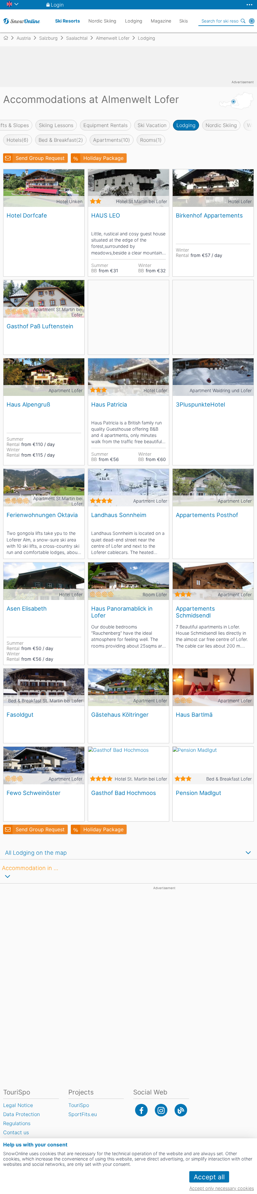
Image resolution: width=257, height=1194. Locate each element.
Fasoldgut (20, 714)
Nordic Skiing (221, 125)
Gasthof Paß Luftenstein (40, 326)
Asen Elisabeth (27, 608)
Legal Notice (18, 1105)
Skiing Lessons (56, 125)
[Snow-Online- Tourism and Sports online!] (8, 38)
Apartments (111, 140)
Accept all (209, 1177)
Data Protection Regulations (21, 1118)
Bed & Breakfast (61, 140)
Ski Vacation (152, 125)
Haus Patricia (109, 404)
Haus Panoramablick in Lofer (122, 612)
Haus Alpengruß (28, 404)
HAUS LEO (105, 215)
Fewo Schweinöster (33, 792)
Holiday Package (103, 158)
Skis (183, 20)
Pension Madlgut (198, 792)
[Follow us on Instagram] (161, 1110)
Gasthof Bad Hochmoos (123, 792)
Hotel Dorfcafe (27, 215)
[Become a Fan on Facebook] (141, 1110)
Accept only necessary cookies (221, 1188)
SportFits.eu (82, 1114)
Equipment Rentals (105, 125)
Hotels (18, 140)
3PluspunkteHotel (200, 404)
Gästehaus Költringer (120, 714)
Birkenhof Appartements (209, 215)
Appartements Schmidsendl (195, 612)
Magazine (161, 20)
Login (57, 5)
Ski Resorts (67, 20)
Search (243, 21)
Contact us (16, 1132)
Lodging (186, 125)
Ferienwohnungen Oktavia (42, 514)
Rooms (151, 140)
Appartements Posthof (207, 514)
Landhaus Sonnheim (118, 514)
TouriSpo (78, 1105)
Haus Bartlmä (194, 714)
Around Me (252, 21)
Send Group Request (40, 158)
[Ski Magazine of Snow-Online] (181, 1110)
